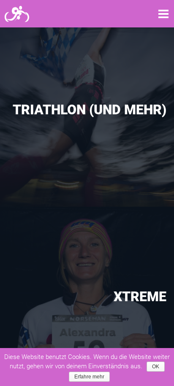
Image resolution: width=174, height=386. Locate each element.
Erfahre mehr (89, 377)
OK (155, 367)
